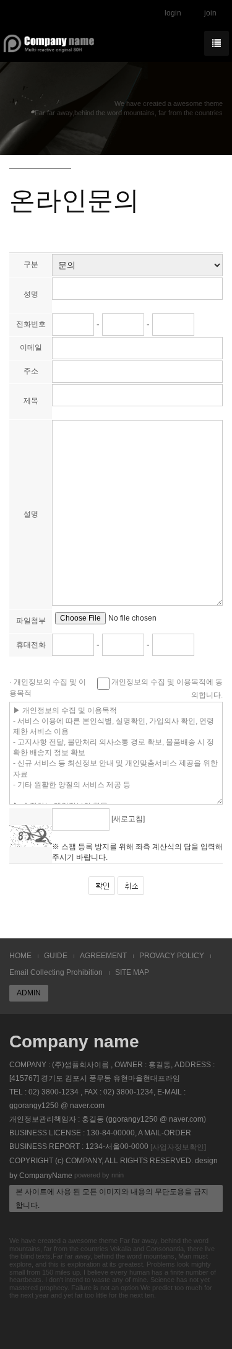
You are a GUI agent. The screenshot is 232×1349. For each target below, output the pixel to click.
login (173, 13)
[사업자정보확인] (178, 1147)
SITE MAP (132, 972)
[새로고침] (128, 819)
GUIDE (55, 955)
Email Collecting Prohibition (56, 972)
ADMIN (29, 993)
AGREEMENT (103, 955)
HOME (20, 955)
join (210, 13)
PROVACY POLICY (171, 955)
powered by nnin (99, 1175)
